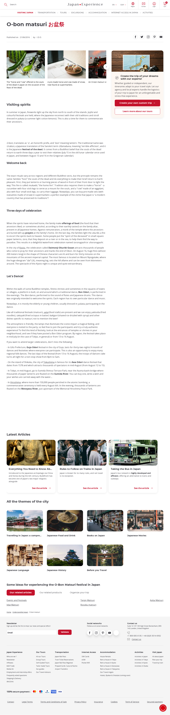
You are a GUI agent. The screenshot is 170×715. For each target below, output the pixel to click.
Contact (10, 702)
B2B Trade (10, 666)
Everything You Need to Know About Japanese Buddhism (31, 469)
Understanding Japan (20, 612)
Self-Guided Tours (42, 663)
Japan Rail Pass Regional (64, 663)
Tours (63, 13)
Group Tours (40, 660)
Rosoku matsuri (88, 604)
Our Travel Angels (106, 672)
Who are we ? (11, 657)
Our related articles (21, 593)
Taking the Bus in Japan (126, 469)
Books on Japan (96, 536)
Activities (148, 13)
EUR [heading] (122, 5)
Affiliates (10, 663)
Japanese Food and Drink (61, 536)
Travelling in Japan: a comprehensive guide (25, 536)
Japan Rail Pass (60, 657)
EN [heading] (113, 5)
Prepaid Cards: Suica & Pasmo (66, 666)
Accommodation (97, 13)
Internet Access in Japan (124, 13)
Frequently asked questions (17, 675)
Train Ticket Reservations (64, 660)
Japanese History (56, 570)
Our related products (51, 593)
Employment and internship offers (19, 672)
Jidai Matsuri (13, 604)
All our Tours (41, 657)
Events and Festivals (17, 600)
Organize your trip (79, 593)
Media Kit (10, 669)
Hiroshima (15, 382)
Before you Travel (97, 570)
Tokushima (48, 362)
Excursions (77, 13)
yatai (46, 312)
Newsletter (11, 660)
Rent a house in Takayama (110, 669)
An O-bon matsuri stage (99, 82)
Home (9, 612)
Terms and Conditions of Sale (54, 702)
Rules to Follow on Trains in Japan (81, 469)
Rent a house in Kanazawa (109, 666)
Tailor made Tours (43, 666)
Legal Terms (27, 702)
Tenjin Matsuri (87, 600)
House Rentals (105, 657)
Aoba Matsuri (156, 600)
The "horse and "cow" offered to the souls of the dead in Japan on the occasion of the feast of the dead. (26, 85)
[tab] (21, 593)
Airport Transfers (61, 669)
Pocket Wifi (86, 663)
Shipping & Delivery (14, 678)
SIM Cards (85, 657)
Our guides (40, 669)
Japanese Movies (136, 536)
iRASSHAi (10, 682)
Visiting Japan (25, 13)
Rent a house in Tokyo (108, 660)
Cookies (114, 702)
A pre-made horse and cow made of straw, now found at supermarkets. (66, 83)
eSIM (83, 660)
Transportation (46, 13)
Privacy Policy (80, 702)
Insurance (98, 702)
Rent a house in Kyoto (108, 663)
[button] (6, 67)
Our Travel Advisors (43, 672)
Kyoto (22, 247)
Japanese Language (18, 570)
